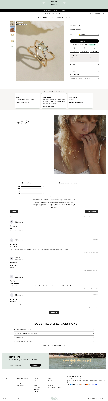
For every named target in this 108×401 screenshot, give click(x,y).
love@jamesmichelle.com (77, 378)
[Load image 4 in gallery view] (12, 41)
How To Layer (20, 385)
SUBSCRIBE (36, 365)
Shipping (36, 389)
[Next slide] (31, 167)
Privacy (36, 385)
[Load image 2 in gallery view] (12, 29)
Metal (71, 34)
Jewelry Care (20, 383)
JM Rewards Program (54, 387)
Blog (49, 378)
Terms (35, 383)
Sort (85, 217)
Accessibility (37, 387)
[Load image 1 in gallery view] (12, 23)
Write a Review (93, 212)
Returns (36, 391)
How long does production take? (22, 329)
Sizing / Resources (22, 378)
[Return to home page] (54, 13)
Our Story (51, 380)
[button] (39, 17)
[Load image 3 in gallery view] (12, 35)
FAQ (35, 380)
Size (71, 37)
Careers (50, 385)
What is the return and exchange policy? (25, 341)
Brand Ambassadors (54, 383)
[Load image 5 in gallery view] (12, 46)
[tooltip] (59, 197)
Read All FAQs (61, 345)
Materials (19, 380)
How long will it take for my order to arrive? (25, 333)
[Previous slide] (24, 167)
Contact (36, 378)
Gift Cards (5, 378)
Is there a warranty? (19, 337)
